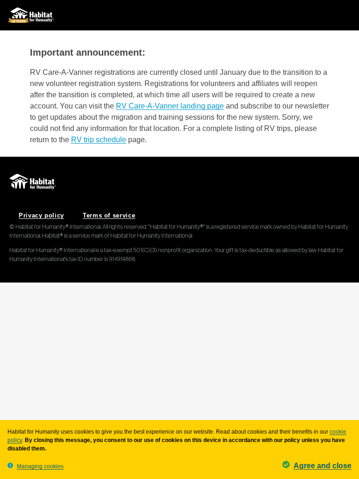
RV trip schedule (98, 140)
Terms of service (109, 215)
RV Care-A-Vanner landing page (170, 106)
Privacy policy (41, 215)
